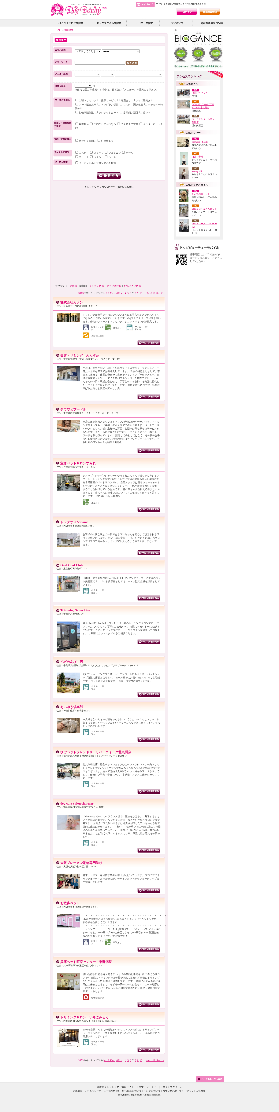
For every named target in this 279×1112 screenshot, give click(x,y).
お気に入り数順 (132, 285)
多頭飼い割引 (131, 112)
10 (141, 293)
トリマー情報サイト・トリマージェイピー (135, 1087)
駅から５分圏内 (87, 140)
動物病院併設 (86, 112)
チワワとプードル (73, 409)
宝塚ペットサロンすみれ (78, 463)
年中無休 (83, 124)
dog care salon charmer (77, 803)
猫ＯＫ (147, 112)
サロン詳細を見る (148, 343)
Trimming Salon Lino (75, 610)
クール (129, 152)
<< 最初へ (109, 293)
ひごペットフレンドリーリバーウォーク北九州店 (95, 752)
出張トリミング (87, 100)
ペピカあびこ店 (71, 662)
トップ (57, 30)
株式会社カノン (71, 302)
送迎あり (125, 100)
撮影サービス (109, 100)
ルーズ (112, 157)
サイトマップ (186, 1090)
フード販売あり (87, 104)
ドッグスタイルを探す (109, 23)
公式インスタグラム (171, 1087)
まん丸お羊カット (201, 194)
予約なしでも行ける (105, 124)
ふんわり (83, 152)
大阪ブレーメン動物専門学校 (81, 863)
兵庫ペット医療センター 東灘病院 (86, 962)
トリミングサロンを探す (70, 23)
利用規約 (115, 1090)
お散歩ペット (70, 903)
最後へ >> (158, 293)
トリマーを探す (144, 23)
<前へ (119, 293)
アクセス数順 (113, 285)
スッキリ (98, 152)
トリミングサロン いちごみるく (84, 1017)
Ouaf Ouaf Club (71, 565)
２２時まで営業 (129, 124)
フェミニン (114, 152)
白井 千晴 (197, 156)
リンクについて (152, 1090)
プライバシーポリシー (96, 1090)
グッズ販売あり (144, 100)
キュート (83, 157)
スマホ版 (200, 1090)
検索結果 (68, 30)
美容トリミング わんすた (79, 355)
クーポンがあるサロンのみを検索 (97, 163)
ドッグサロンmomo (74, 522)
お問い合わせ (169, 1090)
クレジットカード (108, 112)
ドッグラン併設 (110, 104)
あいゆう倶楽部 (71, 707)
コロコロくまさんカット (204, 208)
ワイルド (98, 157)
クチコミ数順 (96, 285)
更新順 (73, 285)
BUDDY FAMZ (199, 93)
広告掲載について (132, 1090)
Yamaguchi (197, 171)
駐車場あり (107, 140)
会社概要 (77, 1090)
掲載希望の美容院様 (211, 23)
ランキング (177, 23)
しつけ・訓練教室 (133, 104)
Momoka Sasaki (200, 142)
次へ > (149, 293)
